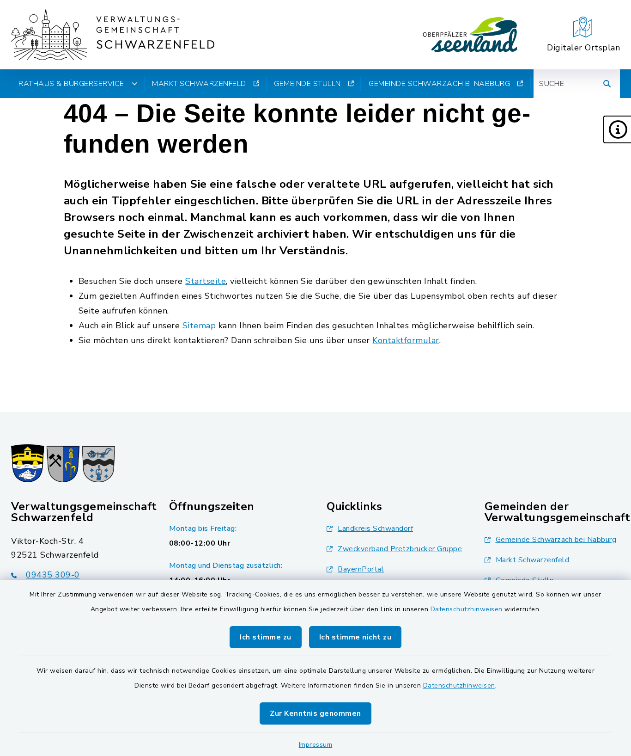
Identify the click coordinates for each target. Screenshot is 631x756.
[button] (617, 129)
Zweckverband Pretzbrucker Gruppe (400, 549)
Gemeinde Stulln (307, 84)
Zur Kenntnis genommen (315, 713)
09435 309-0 (53, 574)
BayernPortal (361, 569)
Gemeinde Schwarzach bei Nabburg (556, 540)
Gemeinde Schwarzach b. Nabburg (439, 84)
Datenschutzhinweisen (467, 609)
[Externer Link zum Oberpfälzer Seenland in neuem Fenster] (470, 34)
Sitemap (199, 325)
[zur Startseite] (112, 35)
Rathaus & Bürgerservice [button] (71, 84)
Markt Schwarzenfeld (199, 84)
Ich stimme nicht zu (355, 637)
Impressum (316, 744)
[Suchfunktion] (607, 83)
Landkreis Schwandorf (375, 528)
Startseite (205, 281)
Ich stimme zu (265, 637)
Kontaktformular (405, 340)
